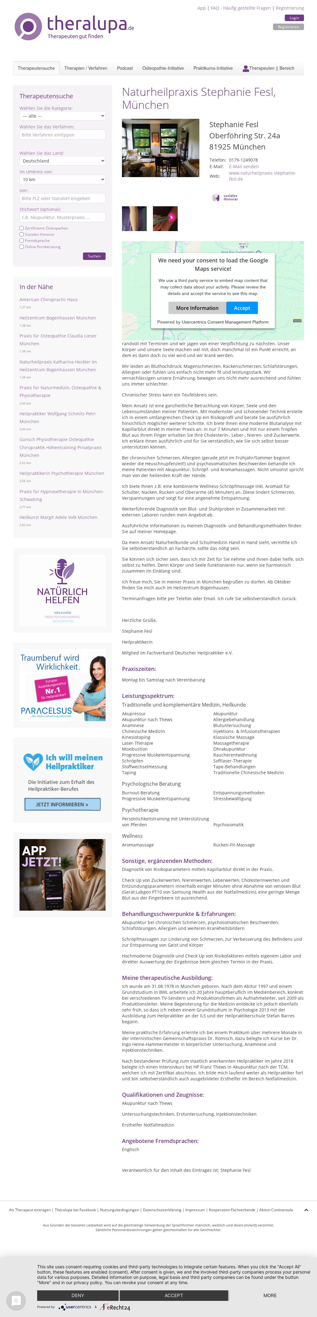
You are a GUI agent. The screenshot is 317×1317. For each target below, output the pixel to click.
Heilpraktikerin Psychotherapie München (62, 473)
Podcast (125, 68)
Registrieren (288, 26)
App (202, 8)
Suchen (94, 256)
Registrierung (290, 8)
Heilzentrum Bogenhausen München (58, 318)
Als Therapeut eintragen (30, 1209)
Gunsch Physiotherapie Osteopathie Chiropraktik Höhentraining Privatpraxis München (61, 447)
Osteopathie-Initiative (163, 68)
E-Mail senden (244, 166)
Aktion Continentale (276, 1209)
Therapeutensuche (36, 68)
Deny (78, 1295)
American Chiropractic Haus (49, 299)
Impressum (195, 1209)
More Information (197, 308)
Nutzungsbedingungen (119, 1209)
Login (294, 17)
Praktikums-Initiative (213, 68)
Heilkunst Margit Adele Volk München (59, 517)
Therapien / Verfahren (85, 68)
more (270, 1295)
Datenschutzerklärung (162, 1209)
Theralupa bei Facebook (75, 1209)
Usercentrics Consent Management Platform (225, 321)
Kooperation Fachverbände (232, 1209)
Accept (242, 308)
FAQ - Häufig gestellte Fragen (241, 8)
